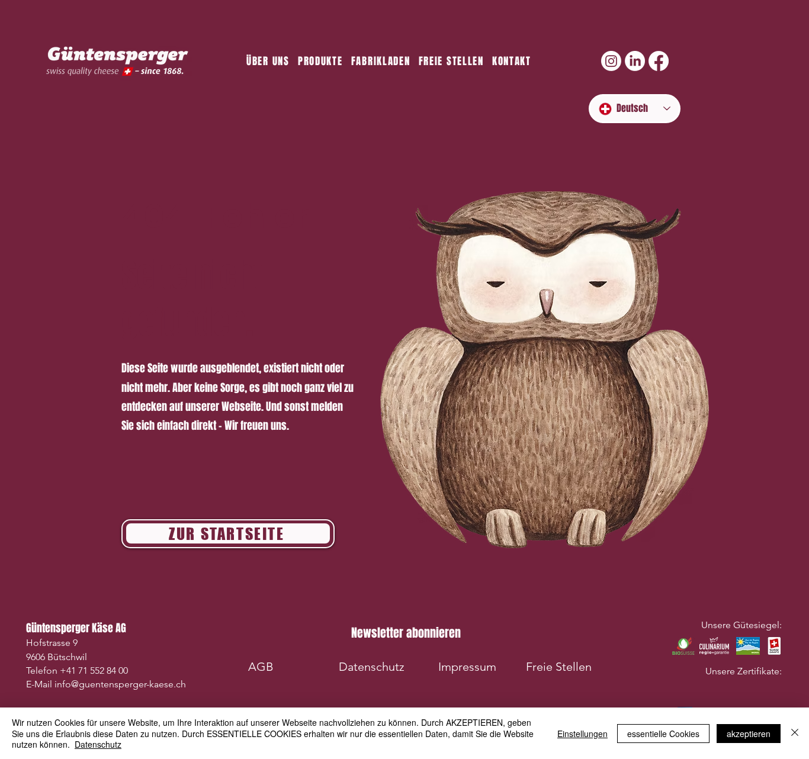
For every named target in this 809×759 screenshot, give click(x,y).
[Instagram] (611, 61)
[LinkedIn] (635, 61)
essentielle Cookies (663, 733)
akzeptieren (749, 733)
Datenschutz (98, 744)
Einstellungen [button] (582, 733)
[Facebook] (659, 61)
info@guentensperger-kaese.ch (120, 684)
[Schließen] (795, 733)
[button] (406, 632)
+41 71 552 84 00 (94, 670)
